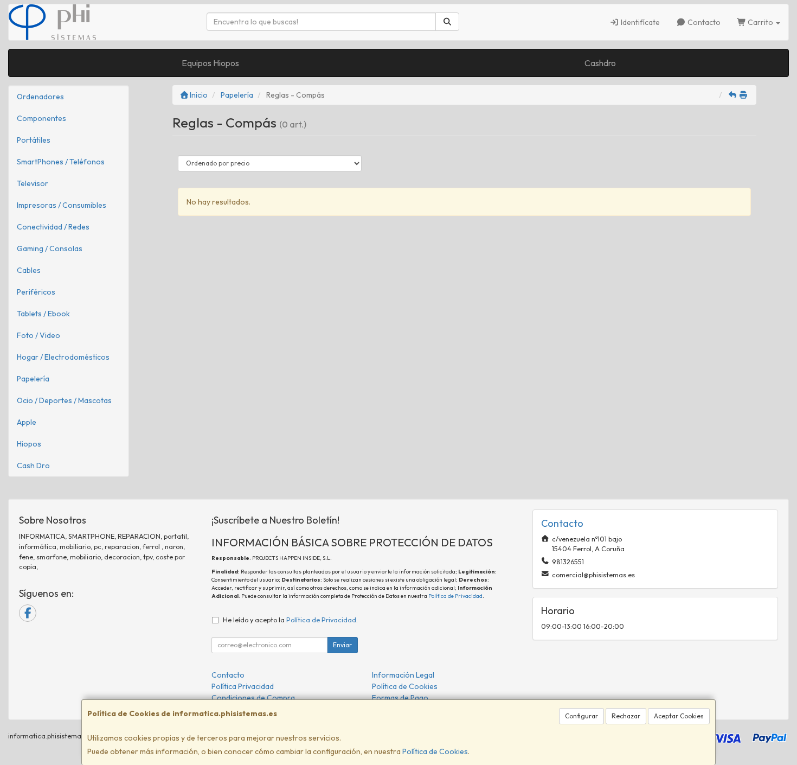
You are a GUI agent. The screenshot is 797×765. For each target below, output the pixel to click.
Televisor (32, 183)
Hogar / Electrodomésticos (63, 357)
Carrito (760, 22)
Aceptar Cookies (679, 716)
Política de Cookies (435, 751)
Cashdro (600, 63)
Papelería (33, 379)
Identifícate (639, 22)
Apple (26, 422)
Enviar (342, 645)
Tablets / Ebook (43, 313)
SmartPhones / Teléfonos (61, 162)
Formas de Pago (400, 698)
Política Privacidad (242, 686)
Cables (29, 270)
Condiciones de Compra (253, 698)
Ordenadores (40, 96)
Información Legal (403, 675)
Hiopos (29, 444)
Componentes (41, 118)
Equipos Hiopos (210, 63)
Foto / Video (38, 335)
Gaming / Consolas (49, 248)
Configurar (581, 716)
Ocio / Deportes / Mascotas (64, 400)
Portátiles (33, 140)
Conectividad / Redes (53, 227)
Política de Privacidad (455, 596)
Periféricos (36, 292)
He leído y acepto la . (290, 619)
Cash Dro (33, 465)
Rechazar (626, 716)
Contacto (703, 22)
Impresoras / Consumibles (61, 205)
